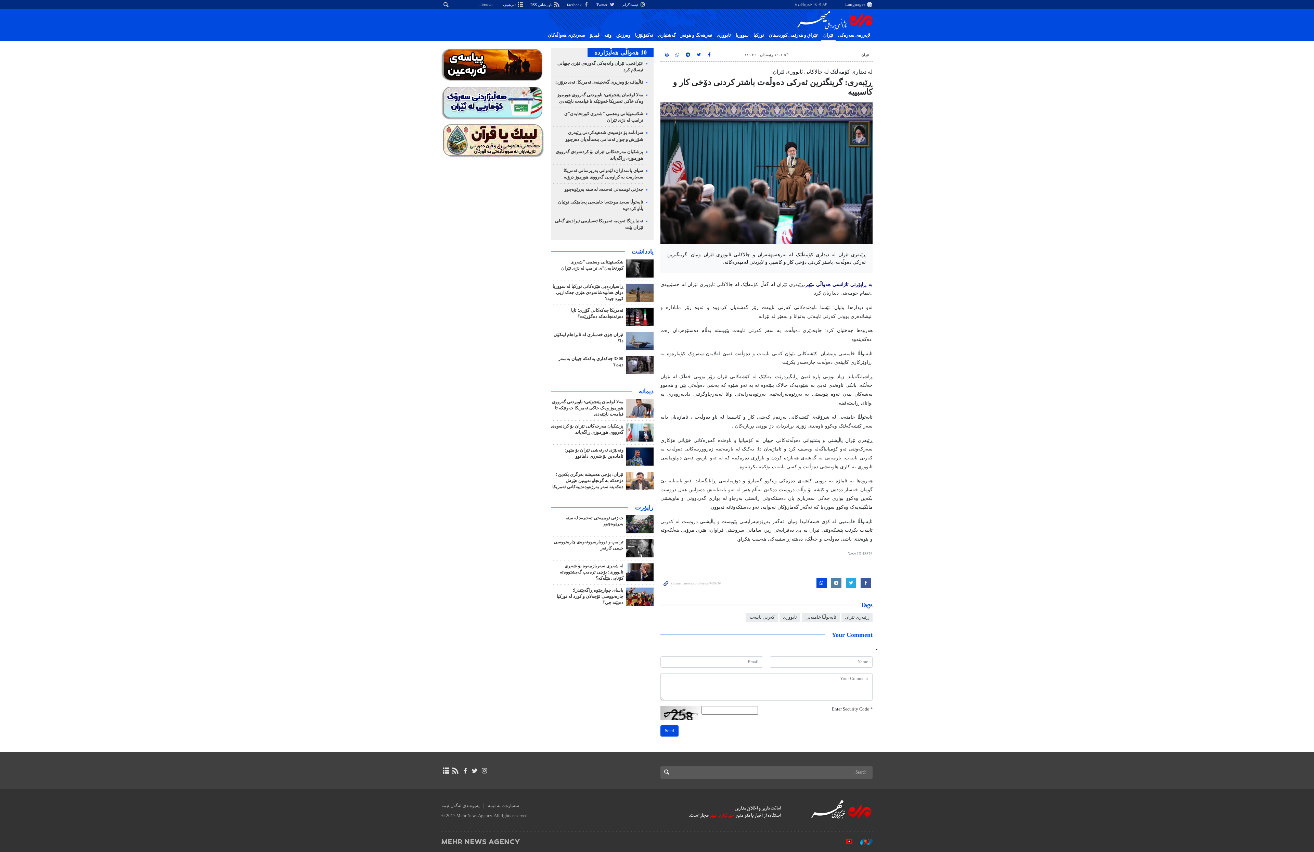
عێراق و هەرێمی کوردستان (794, 35)
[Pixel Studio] (845, 841)
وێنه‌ (607, 35)
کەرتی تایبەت (762, 617)
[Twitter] (475, 770)
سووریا (742, 35)
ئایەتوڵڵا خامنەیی (821, 617)
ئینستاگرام (630, 5)
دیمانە (646, 391)
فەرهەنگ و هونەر (696, 35)
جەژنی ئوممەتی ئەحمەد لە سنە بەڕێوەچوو (604, 189)
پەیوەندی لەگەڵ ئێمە (460, 805)
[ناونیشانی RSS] (455, 770)
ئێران (828, 35)
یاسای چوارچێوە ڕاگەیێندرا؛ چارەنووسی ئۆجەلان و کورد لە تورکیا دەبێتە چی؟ (590, 596)
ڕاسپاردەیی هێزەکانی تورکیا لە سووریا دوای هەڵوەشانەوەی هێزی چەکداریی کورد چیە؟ (588, 292)
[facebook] (465, 770)
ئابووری (724, 35)
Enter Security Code (852, 709)
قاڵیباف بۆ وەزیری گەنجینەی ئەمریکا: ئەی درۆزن (599, 82)
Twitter (602, 5)
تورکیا (758, 35)
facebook (575, 5)
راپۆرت (644, 507)
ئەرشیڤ (510, 5)
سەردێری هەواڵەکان (566, 35)
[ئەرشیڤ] (445, 770)
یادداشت (643, 251)
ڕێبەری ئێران (857, 617)
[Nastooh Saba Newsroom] (863, 841)
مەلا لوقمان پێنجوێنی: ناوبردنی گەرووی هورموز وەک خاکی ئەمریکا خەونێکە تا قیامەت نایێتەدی (587, 408)
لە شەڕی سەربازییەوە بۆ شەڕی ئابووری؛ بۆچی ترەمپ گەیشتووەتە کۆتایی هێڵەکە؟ (591, 572)
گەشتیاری (667, 35)
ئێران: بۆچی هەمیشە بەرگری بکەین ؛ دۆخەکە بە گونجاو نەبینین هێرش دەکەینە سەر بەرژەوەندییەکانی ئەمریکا (587, 480)
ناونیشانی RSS (541, 5)
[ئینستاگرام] (484, 770)
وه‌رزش (623, 35)
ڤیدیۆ (595, 35)
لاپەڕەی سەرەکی (854, 35)
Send (669, 730)
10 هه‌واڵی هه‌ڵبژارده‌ (620, 52)
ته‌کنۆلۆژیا (644, 35)
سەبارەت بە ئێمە (503, 805)
